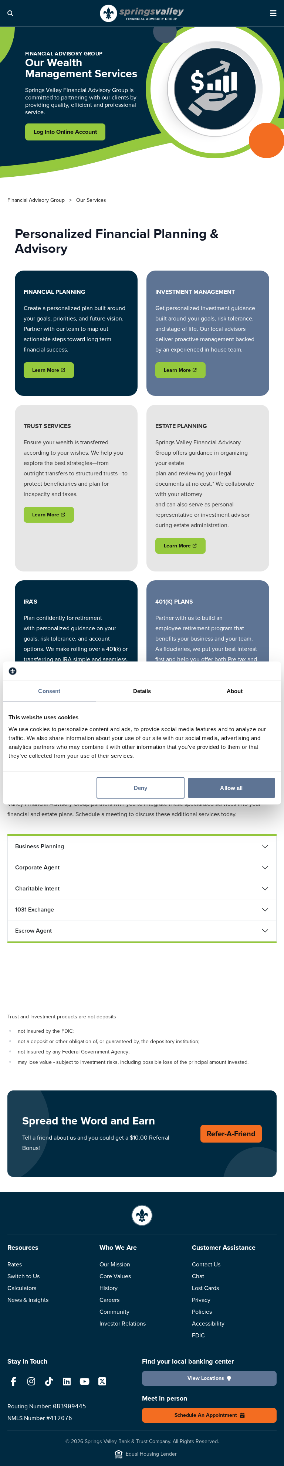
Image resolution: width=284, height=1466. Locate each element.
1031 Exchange (34, 909)
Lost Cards (205, 1288)
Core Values (115, 1276)
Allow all (231, 787)
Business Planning (39, 846)
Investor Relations (122, 1323)
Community (114, 1311)
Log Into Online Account (65, 132)
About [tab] (235, 691)
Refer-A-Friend (231, 1133)
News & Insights (27, 1300)
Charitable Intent (37, 888)
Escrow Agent (33, 930)
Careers (109, 1300)
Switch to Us (23, 1276)
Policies (202, 1311)
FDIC (198, 1335)
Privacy (201, 1300)
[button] (14, 13)
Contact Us (206, 1264)
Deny (140, 787)
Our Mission (114, 1264)
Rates (14, 1264)
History (108, 1288)
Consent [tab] (49, 691)
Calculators (21, 1288)
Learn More (45, 370)
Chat (198, 1276)
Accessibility (208, 1323)
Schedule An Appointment (206, 1415)
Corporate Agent (37, 867)
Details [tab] (142, 691)
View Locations (205, 1378)
